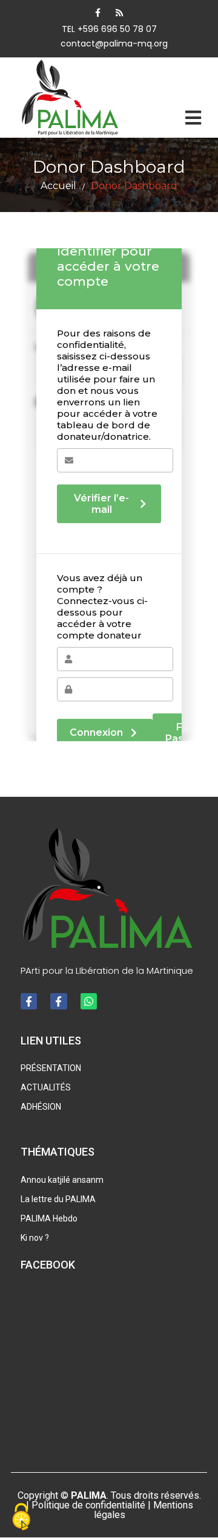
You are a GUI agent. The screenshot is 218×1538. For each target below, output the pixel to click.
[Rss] (119, 13)
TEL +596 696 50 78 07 (109, 29)
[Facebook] (98, 13)
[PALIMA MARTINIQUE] (71, 97)
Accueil (58, 185)
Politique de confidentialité (88, 1505)
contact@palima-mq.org (114, 43)
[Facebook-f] (29, 1001)
